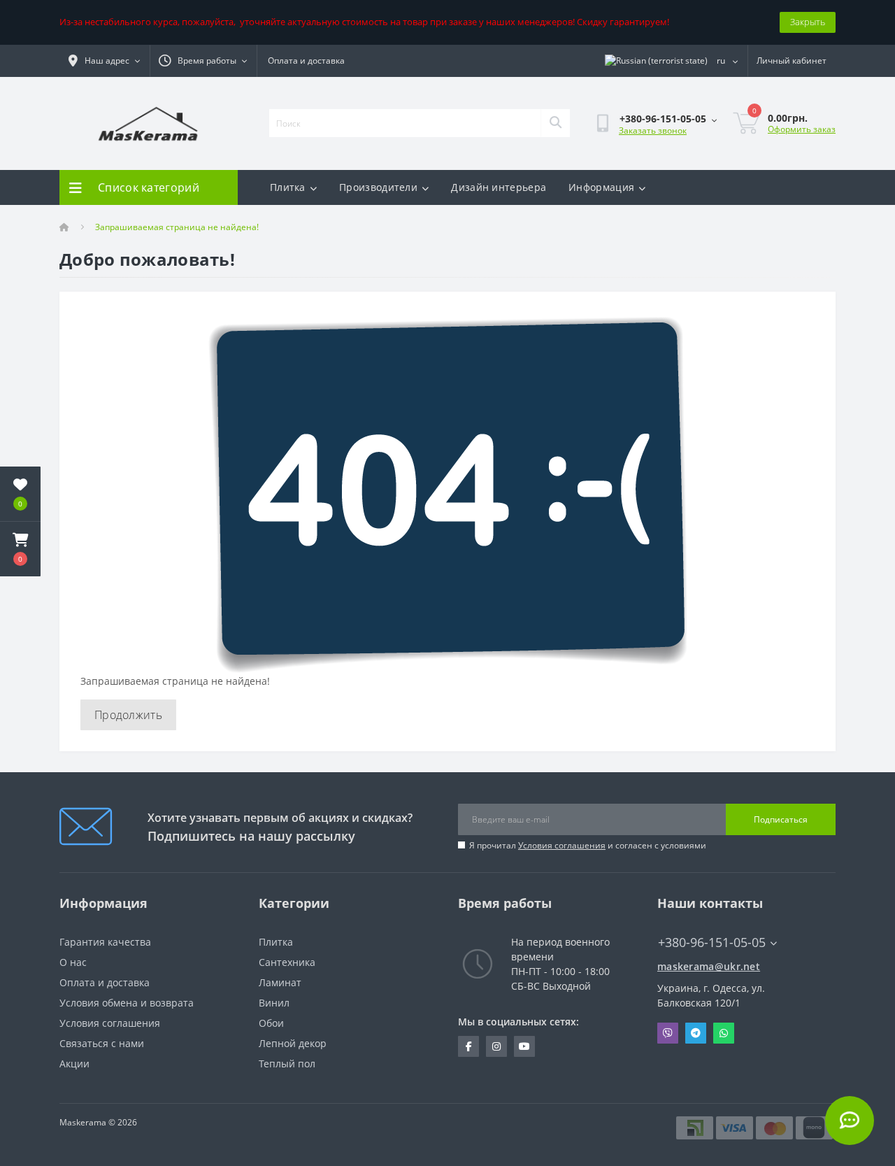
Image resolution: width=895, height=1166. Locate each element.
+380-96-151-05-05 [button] (712, 942)
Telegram (695, 1033)
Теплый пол (287, 1063)
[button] (20, 549)
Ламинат (280, 982)
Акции (74, 1063)
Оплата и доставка (306, 60)
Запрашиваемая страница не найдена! (177, 227)
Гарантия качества (105, 941)
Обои (271, 1023)
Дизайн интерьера (498, 187)
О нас (73, 962)
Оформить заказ (802, 129)
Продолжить (128, 715)
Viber (667, 1033)
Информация (601, 187)
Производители (378, 187)
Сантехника (287, 962)
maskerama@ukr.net (708, 966)
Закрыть (807, 21)
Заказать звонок (653, 130)
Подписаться (781, 819)
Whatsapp (723, 1033)
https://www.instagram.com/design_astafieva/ (496, 1046)
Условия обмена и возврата (126, 1002)
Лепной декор (293, 1043)
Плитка (288, 187)
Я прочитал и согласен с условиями (587, 845)
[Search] (555, 123)
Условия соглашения (562, 845)
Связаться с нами (101, 1043)
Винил (274, 1002)
